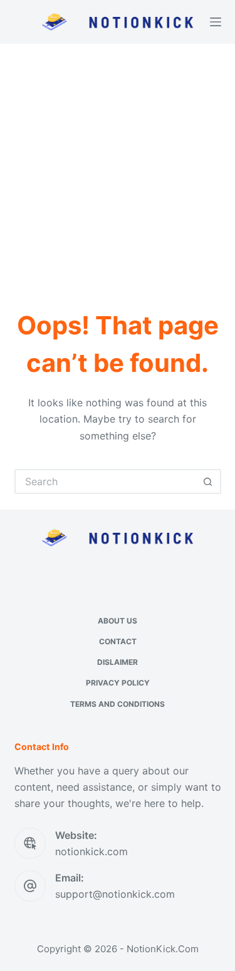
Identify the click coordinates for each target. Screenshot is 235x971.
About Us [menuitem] (117, 620)
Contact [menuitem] (118, 641)
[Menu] (215, 22)
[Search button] (208, 481)
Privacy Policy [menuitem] (118, 682)
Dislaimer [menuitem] (117, 662)
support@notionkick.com (115, 894)
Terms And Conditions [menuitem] (117, 704)
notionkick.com (91, 851)
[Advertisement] (117, 167)
